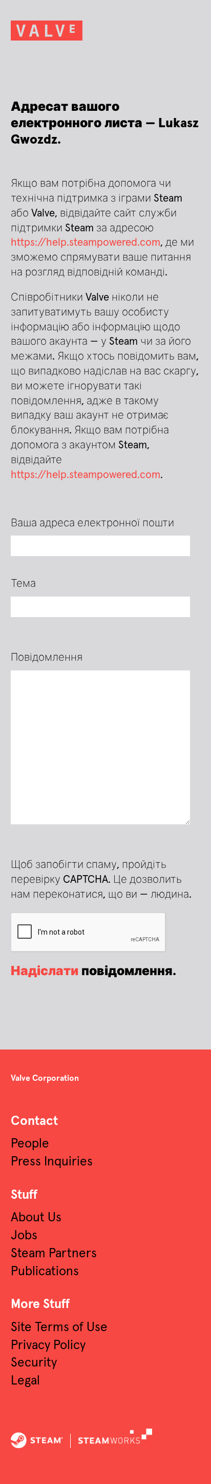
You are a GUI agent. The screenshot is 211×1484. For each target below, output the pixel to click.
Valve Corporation (45, 1078)
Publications (45, 1271)
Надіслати (44, 971)
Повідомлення (46, 657)
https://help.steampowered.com (85, 243)
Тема (23, 584)
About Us (36, 1218)
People (30, 1144)
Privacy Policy (48, 1345)
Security (34, 1363)
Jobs (24, 1236)
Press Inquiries (52, 1162)
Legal (25, 1381)
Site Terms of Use (59, 1327)
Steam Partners (54, 1254)
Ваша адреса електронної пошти (92, 523)
